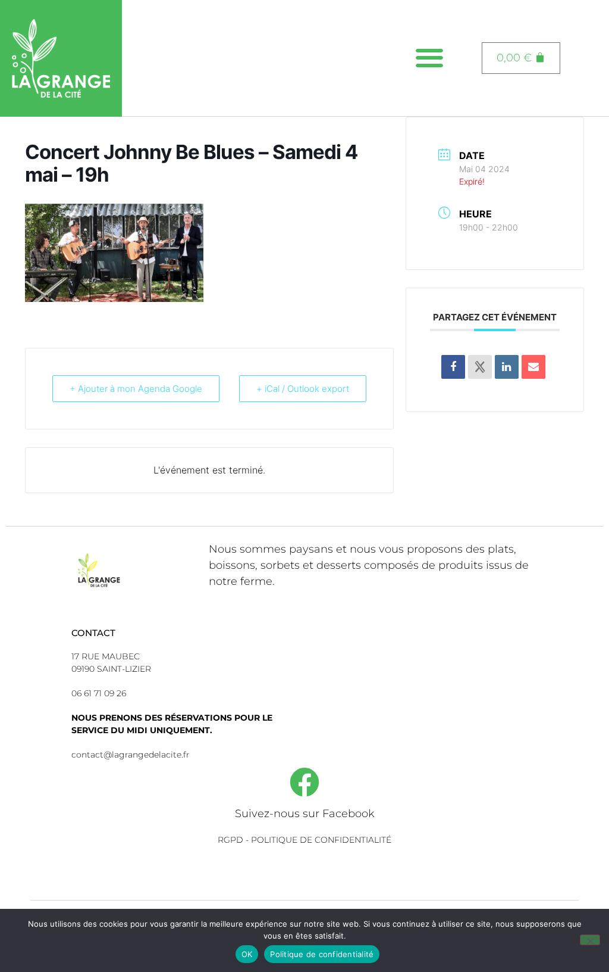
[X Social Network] (480, 367)
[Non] (590, 939)
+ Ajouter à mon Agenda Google (136, 388)
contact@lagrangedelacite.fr (130, 754)
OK (247, 954)
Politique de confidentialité (321, 954)
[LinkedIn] (507, 367)
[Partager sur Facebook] (453, 367)
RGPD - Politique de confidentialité (304, 839)
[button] (429, 58)
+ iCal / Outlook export (302, 388)
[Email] (533, 367)
